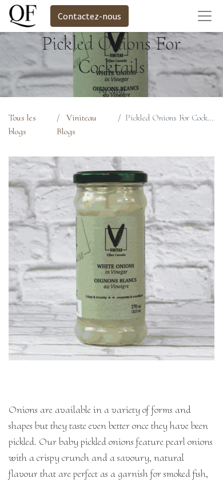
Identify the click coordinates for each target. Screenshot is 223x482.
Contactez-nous (89, 16)
